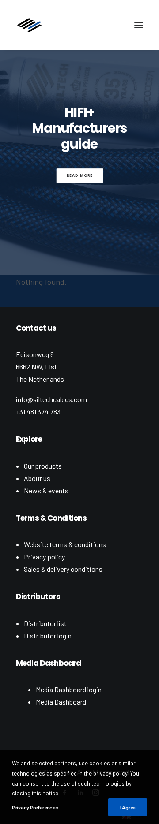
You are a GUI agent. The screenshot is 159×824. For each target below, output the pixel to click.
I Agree (127, 807)
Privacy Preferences (35, 807)
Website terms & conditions (65, 544)
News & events (46, 490)
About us (37, 478)
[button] (138, 25)
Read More (79, 175)
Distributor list (45, 623)
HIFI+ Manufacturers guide (79, 128)
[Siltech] (29, 25)
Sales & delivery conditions (63, 569)
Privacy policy (44, 556)
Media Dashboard (61, 701)
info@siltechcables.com (51, 399)
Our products (43, 466)
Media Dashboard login (69, 689)
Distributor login (48, 635)
